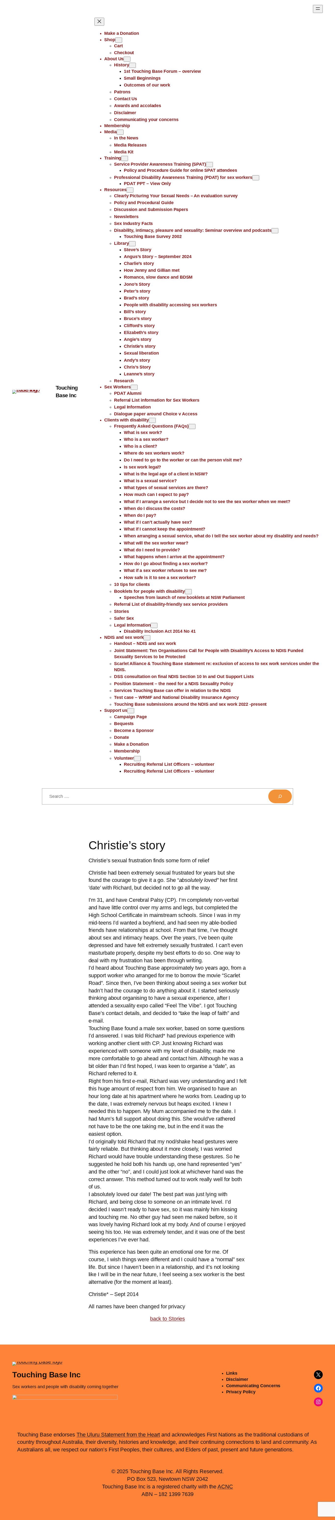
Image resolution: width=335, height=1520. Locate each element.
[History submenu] (132, 65)
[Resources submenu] (130, 190)
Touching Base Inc (46, 1374)
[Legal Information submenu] (154, 625)
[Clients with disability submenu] (152, 420)
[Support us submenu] (130, 710)
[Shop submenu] (118, 40)
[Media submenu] (120, 132)
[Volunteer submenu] (137, 758)
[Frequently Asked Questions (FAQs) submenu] (192, 426)
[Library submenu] (132, 243)
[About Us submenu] (127, 59)
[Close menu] (99, 22)
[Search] (280, 796)
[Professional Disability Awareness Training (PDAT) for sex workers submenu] (255, 177)
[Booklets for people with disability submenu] (188, 591)
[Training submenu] (124, 158)
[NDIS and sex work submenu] (146, 637)
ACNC (225, 1486)
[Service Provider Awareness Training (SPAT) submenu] (209, 164)
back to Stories (167, 1319)
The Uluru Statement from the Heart (118, 1435)
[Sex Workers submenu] (134, 387)
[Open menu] (318, 9)
